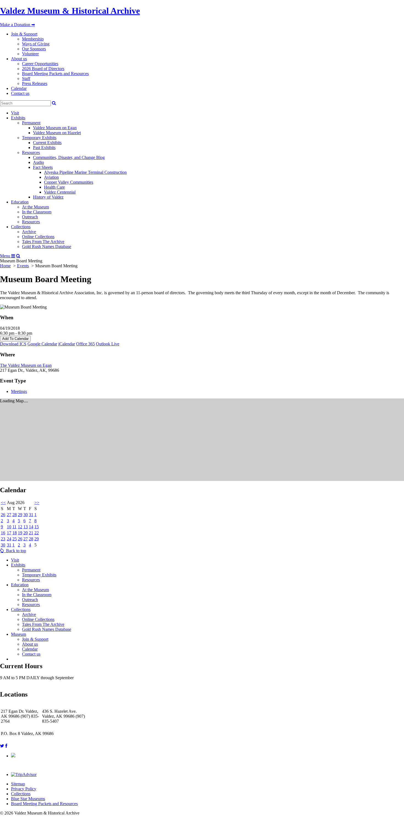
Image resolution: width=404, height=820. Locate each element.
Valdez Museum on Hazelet (57, 132)
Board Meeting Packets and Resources (55, 73)
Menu (5, 256)
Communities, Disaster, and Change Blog (69, 157)
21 (31, 532)
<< (3, 502)
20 (25, 532)
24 (9, 538)
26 (3, 514)
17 (9, 532)
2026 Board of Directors (43, 68)
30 (25, 514)
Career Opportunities (40, 63)
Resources (31, 152)
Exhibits (18, 117)
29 (20, 514)
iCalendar (66, 344)
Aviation (51, 177)
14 (31, 526)
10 (9, 526)
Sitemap (18, 784)
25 (14, 538)
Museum (18, 634)
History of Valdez (48, 197)
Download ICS (13, 344)
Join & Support (24, 34)
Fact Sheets (43, 167)
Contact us (20, 93)
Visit (15, 113)
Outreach (30, 216)
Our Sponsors (34, 48)
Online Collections (38, 236)
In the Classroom (36, 212)
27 (9, 514)
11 (14, 526)
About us (19, 58)
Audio (38, 162)
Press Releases (34, 83)
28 (14, 514)
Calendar (19, 88)
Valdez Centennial (60, 192)
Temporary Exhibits (39, 137)
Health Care (54, 187)
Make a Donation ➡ (17, 24)
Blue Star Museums (28, 798)
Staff (26, 78)
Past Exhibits (44, 147)
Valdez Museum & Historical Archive (70, 11)
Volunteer (30, 53)
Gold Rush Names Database (46, 246)
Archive (29, 231)
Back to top (15, 550)
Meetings (19, 391)
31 (31, 514)
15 (36, 526)
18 (14, 532)
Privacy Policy (23, 788)
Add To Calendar (15, 339)
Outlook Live (107, 344)
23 (3, 538)
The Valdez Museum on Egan (26, 365)
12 (20, 526)
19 (20, 532)
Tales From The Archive (43, 241)
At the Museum (35, 207)
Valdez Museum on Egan (55, 127)
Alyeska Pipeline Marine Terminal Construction (85, 172)
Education (20, 202)
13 (25, 526)
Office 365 (85, 344)
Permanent (31, 122)
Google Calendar (42, 344)
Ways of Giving (35, 44)
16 (3, 532)
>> (36, 502)
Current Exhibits (47, 142)
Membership (33, 39)
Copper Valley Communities (68, 182)
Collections (21, 226)
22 (36, 532)
